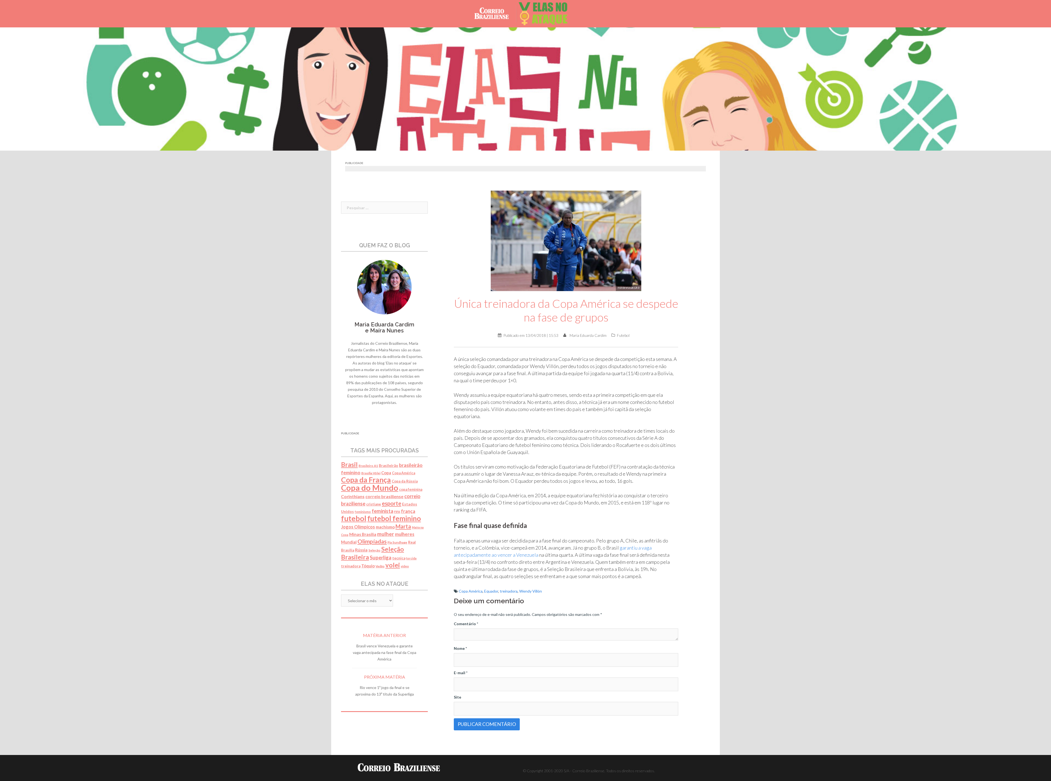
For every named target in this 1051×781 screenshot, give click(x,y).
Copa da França (366, 479)
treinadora (509, 591)
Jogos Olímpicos (358, 526)
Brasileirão (388, 465)
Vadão (380, 566)
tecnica (398, 558)
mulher (385, 534)
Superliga (380, 558)
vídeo (405, 566)
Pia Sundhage (397, 542)
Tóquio (368, 565)
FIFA (397, 511)
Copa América (471, 591)
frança (408, 511)
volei (392, 565)
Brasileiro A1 (368, 466)
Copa (386, 472)
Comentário (466, 623)
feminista (382, 511)
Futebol (623, 335)
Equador (491, 591)
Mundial (349, 542)
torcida (411, 558)
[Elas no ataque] (547, 13)
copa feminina (410, 489)
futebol (353, 518)
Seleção (374, 550)
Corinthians (353, 496)
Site (457, 697)
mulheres (404, 534)
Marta (403, 526)
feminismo (363, 512)
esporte (391, 503)
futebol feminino (394, 518)
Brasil (349, 464)
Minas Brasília (362, 534)
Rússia (361, 549)
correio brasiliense (384, 496)
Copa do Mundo (369, 487)
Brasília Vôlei (370, 473)
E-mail (460, 672)
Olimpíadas (372, 541)
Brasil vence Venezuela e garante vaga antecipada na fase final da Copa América (384, 652)
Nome (460, 648)
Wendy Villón (530, 591)
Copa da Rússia (405, 481)
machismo (385, 526)
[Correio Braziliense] (495, 13)
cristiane (373, 504)
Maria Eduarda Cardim (588, 335)
